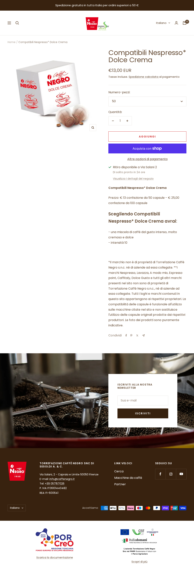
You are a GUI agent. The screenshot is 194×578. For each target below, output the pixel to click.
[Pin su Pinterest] (131, 335)
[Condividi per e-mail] (143, 335)
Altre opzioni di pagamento (147, 159)
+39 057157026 (54, 483)
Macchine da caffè (128, 478)
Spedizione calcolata (144, 77)
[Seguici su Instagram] (171, 474)
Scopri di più (139, 562)
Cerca (119, 471)
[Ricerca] (17, 23)
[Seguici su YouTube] (181, 474)
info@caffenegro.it (62, 479)
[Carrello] (184, 23)
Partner (120, 484)
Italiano (161, 23)
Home (12, 42)
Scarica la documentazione (54, 557)
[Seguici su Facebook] (160, 474)
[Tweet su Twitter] (137, 335)
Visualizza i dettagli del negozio (133, 179)
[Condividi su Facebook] (126, 335)
